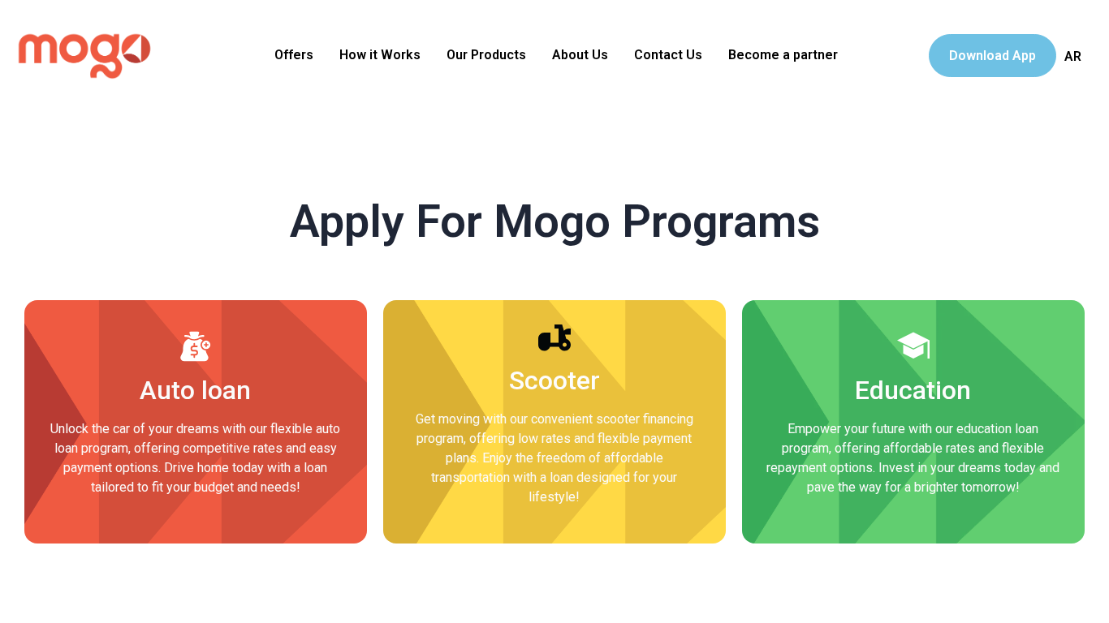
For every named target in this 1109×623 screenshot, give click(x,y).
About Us (580, 54)
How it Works (380, 54)
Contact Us (668, 54)
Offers (293, 54)
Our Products (486, 54)
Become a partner (783, 54)
